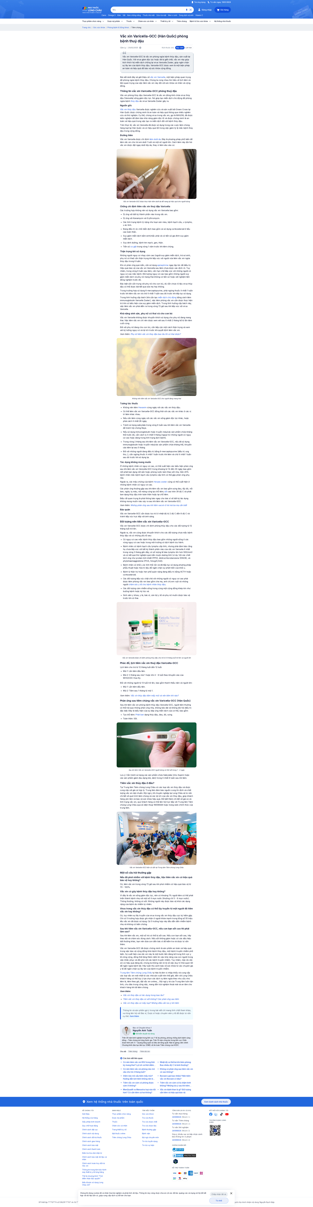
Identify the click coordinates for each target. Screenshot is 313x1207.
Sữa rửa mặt (161, 15)
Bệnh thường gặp (149, 1130)
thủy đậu (135, 101)
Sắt (124, 15)
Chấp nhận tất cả (219, 1194)
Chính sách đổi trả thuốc (92, 1137)
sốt (165, 491)
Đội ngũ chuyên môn (150, 1137)
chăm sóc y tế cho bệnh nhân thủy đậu (147, 584)
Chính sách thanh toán (91, 1149)
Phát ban (139, 714)
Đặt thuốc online (118, 1133)
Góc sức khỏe (99, 27)
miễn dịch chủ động (167, 297)
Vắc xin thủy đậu (128, 109)
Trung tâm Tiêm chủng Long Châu (136, 972)
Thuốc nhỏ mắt (149, 15)
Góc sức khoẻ (148, 1114)
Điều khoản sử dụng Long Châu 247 (92, 1183)
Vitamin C (199, 15)
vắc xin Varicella (157, 77)
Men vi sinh (172, 15)
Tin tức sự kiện (148, 1145)
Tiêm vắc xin (145, 1051)
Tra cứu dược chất (149, 1122)
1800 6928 (226, 2)
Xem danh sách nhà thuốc (216, 1102)
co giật (133, 246)
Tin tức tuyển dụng (150, 1141)
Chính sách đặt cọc (90, 1130)
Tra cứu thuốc (147, 1118)
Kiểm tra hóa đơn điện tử (92, 1153)
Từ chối (219, 1201)
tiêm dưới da (155, 139)
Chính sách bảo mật (90, 1145)
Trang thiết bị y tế (119, 1130)
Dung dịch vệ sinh (186, 15)
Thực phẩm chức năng (121, 1114)
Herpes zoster (160, 482)
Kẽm (119, 15)
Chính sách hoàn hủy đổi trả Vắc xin (93, 1164)
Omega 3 (111, 15)
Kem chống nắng (134, 15)
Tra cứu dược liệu (149, 1126)
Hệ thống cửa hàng (90, 1118)
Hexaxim (142, 407)
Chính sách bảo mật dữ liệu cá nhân (94, 1158)
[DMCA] (184, 1155)
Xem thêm (134, 1016)
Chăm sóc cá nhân (119, 1126)
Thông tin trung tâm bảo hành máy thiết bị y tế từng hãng (94, 1171)
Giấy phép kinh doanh (91, 1122)
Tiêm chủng (132, 1051)
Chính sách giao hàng (91, 1141)
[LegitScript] (184, 1161)
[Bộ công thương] (178, 1149)
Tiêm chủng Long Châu (121, 1137)
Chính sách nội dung (90, 1133)
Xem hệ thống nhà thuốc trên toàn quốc (115, 1101)
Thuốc (114, 1122)
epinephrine (162, 265)
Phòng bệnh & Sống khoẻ (118, 27)
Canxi (104, 15)
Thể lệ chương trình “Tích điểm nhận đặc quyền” (92, 1177)
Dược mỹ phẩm (118, 1118)
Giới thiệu (85, 1114)
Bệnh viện (146, 1133)
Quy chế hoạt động (90, 1126)
